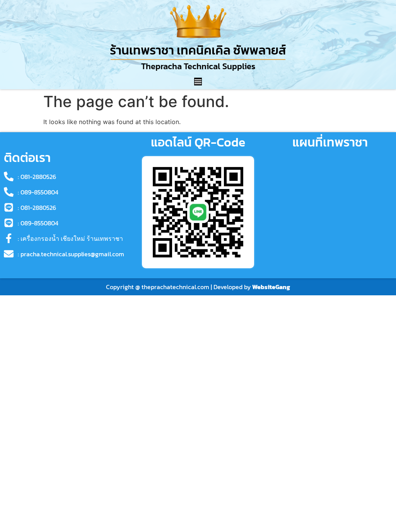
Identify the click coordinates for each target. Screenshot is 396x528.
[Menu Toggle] (198, 81)
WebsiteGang (271, 286)
